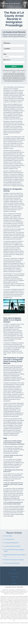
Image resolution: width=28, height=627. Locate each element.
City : (6, 59)
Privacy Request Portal (14, 573)
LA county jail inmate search (11, 542)
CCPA (14, 580)
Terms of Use (14, 576)
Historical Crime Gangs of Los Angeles (14, 559)
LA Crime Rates (8, 536)
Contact (14, 583)
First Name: (6, 43)
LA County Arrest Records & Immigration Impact (14, 550)
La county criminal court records (12, 546)
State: (5, 54)
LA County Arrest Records (10, 3)
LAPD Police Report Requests (12, 563)
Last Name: (6, 48)
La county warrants (9, 539)
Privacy (14, 570)
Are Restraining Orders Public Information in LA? (15, 555)
